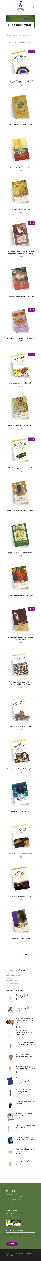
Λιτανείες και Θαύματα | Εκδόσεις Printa (20, 425)
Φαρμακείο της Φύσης (13, 975)
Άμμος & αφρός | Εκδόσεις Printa (20, 124)
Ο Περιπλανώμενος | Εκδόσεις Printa (20, 595)
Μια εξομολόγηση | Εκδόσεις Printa (20, 468)
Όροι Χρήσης (10, 1213)
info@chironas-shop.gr (14, 1199)
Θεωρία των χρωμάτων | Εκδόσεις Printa (20, 383)
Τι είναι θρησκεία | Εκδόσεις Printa (21, 854)
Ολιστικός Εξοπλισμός (13, 980)
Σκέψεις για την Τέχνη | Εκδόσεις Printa (20, 769)
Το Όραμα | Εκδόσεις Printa (20, 939)
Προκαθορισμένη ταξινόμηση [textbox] (17, 42)
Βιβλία (8, 973)
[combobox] (19, 42)
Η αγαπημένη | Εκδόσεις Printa (20, 209)
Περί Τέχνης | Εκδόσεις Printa (20, 726)
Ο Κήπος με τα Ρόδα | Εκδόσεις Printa (20, 553)
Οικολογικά (9, 978)
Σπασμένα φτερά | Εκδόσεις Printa (20, 811)
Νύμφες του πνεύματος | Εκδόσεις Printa (20, 510)
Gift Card (9, 985)
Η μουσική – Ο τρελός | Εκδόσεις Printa (20, 296)
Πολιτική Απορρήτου (12, 1216)
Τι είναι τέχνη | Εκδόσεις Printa (20, 896)
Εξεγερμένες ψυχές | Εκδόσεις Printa (20, 167)
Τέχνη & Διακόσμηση (12, 983)
